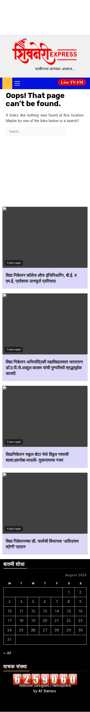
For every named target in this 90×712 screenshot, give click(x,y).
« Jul (7, 653)
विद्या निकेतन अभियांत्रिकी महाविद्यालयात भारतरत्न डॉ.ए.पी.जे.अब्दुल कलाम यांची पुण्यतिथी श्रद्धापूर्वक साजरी (44, 367)
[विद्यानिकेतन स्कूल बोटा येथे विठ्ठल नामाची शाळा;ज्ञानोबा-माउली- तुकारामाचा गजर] (45, 416)
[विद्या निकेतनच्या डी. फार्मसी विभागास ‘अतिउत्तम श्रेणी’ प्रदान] (45, 503)
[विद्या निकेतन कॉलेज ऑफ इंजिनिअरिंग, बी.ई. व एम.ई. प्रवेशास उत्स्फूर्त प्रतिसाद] (45, 237)
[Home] (7, 83)
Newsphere (61, 685)
